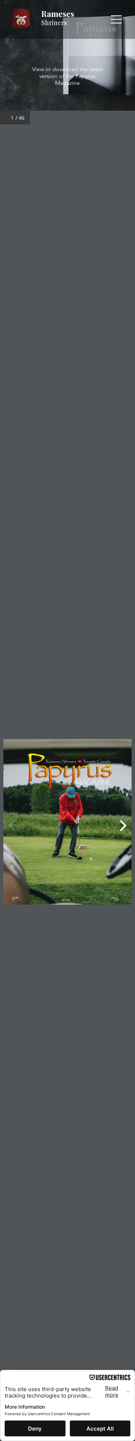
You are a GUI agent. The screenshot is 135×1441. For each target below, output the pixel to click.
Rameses (57, 13)
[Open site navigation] (117, 19)
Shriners (54, 22)
